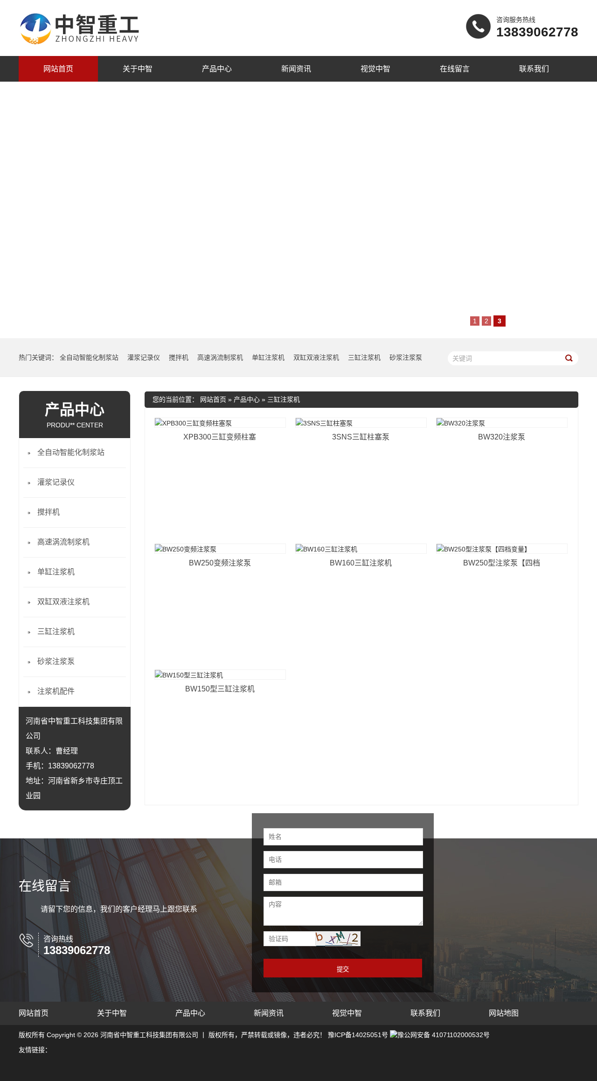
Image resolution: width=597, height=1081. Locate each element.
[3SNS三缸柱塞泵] (361, 423)
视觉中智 (375, 69)
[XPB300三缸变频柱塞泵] (220, 423)
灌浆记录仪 (143, 357)
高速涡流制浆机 (220, 357)
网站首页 (58, 69)
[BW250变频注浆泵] (220, 549)
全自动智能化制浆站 (89, 357)
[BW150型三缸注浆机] (220, 675)
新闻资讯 (296, 69)
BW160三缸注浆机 (361, 563)
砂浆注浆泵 (405, 357)
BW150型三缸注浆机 (220, 689)
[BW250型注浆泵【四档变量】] (502, 549)
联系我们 (534, 69)
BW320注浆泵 (501, 437)
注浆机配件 (56, 691)
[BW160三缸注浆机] (361, 549)
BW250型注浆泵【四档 (501, 563)
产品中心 (217, 69)
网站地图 (504, 1013)
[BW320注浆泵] (502, 423)
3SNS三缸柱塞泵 (360, 437)
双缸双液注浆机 (316, 357)
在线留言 (455, 69)
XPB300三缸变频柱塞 (219, 437)
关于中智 (138, 69)
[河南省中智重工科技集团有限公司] (79, 45)
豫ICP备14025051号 (358, 1035)
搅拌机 (178, 357)
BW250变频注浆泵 (220, 563)
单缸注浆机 (268, 357)
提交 (343, 969)
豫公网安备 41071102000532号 (443, 1035)
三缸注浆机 (364, 357)
